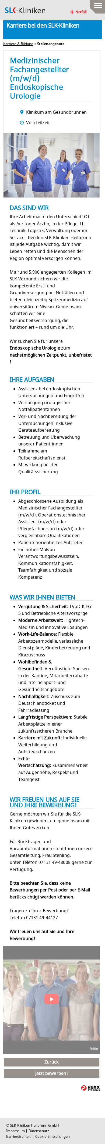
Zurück (51, 1062)
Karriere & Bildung (18, 44)
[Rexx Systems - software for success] (90, 1088)
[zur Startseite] (25, 10)
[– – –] (97, 4)
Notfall (81, 12)
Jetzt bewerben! (51, 1073)
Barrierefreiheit (19, 1136)
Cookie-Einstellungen (52, 1136)
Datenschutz (39, 1131)
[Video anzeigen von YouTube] (51, 1000)
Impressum (15, 1131)
